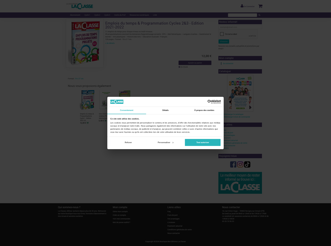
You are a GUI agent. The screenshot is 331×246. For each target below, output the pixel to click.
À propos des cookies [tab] (204, 110)
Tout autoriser (202, 142)
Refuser (128, 142)
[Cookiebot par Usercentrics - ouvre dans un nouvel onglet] (209, 102)
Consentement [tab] (126, 110)
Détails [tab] (165, 110)
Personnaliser (164, 142)
